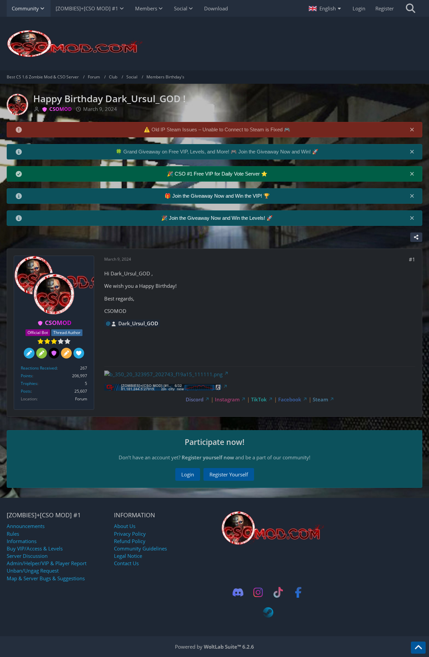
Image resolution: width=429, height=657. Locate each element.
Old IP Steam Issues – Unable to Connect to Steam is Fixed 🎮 (220, 129)
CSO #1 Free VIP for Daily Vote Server (218, 174)
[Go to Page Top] (418, 648)
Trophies (29, 383)
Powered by (214, 646)
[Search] (410, 8)
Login (359, 8)
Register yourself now (208, 457)
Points (26, 376)
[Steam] (268, 612)
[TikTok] (278, 592)
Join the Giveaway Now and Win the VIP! (217, 196)
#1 (412, 259)
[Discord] (238, 592)
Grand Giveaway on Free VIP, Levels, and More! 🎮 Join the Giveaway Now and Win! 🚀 (220, 151)
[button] (326, 8)
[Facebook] (298, 592)
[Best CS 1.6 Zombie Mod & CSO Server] (214, 43)
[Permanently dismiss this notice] (412, 129)
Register (384, 8)
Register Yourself (228, 474)
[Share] (416, 237)
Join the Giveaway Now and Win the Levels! (217, 218)
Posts (26, 391)
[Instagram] (258, 592)
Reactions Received (39, 368)
